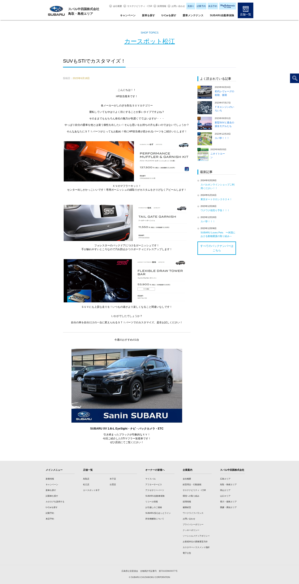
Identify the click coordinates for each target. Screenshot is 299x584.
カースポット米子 (91, 490)
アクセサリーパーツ (154, 490)
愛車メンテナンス (193, 15)
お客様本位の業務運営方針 (195, 541)
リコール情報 (151, 501)
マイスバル (150, 479)
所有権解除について (154, 519)
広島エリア (225, 479)
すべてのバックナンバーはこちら (216, 248)
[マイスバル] (227, 6)
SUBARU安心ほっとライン (158, 513)
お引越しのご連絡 (153, 507)
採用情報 (161, 6)
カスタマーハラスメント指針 (196, 547)
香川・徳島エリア (228, 501)
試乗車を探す (52, 496)
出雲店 (113, 484)
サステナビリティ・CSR (139, 6)
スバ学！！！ (208, 221)
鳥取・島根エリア (228, 484)
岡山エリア (225, 490)
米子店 (113, 479)
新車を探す (148, 15)
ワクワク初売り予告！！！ (215, 210)
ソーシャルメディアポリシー (196, 536)
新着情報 (50, 479)
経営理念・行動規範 (192, 484)
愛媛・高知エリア (228, 507)
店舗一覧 (245, 14)
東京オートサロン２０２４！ (216, 199)
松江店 (86, 484)
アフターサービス (153, 484)
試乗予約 (201, 6)
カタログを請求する (55, 501)
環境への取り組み (191, 496)
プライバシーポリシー (193, 524)
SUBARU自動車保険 (222, 15)
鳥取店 (86, 479)
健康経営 (187, 507)
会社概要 (117, 6)
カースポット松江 (149, 41)
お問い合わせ (178, 6)
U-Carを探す (168, 15)
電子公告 (187, 553)
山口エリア (225, 496)
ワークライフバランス (193, 513)
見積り (190, 6)
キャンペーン (128, 15)
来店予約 (212, 6)
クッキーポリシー (191, 530)
